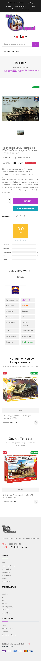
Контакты (15, 9)
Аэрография (6, 569)
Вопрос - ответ (7, 628)
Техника (25, 67)
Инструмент (6, 572)
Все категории (13, 51)
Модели (4, 563)
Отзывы (9, 158)
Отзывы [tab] (20, 277)
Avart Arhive (6, 613)
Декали (4, 578)
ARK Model (26, 300)
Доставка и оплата (16, 3)
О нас (4, 625)
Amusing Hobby (7, 607)
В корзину (26, 201)
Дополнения (6, 575)
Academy (5, 594)
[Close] (36, 5)
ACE (3, 597)
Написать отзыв (23, 158)
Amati (4, 600)
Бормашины (6, 581)
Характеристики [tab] (20, 270)
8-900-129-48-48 (18, 547)
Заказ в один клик (26, 208)
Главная (8, 6)
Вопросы (25, 9)
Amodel (4, 603)
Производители (20, 6)
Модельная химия (8, 566)
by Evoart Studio (7, 646)
